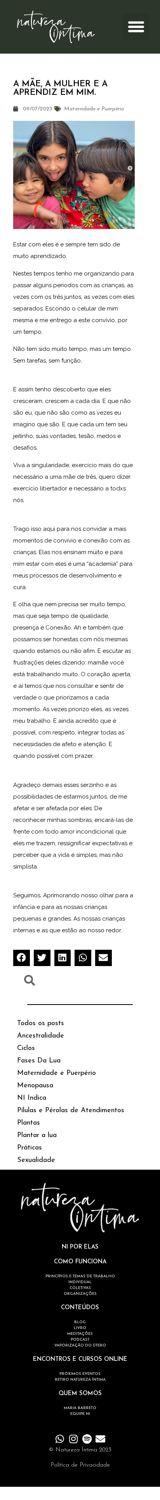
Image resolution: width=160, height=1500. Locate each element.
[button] (136, 27)
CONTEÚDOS (80, 1308)
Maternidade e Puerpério (94, 109)
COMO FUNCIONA (80, 1262)
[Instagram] (73, 1439)
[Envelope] (100, 1439)
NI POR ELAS (80, 1247)
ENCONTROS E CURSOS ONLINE (80, 1359)
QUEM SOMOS (80, 1394)
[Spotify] (87, 1439)
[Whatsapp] (59, 1439)
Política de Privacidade (80, 1465)
